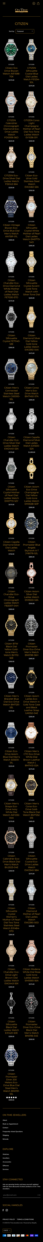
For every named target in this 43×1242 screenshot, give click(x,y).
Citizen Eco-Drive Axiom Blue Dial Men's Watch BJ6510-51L (11, 757)
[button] (11, 1097)
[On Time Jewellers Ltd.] (21, 10)
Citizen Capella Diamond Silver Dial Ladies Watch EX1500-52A (31, 443)
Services (6, 1169)
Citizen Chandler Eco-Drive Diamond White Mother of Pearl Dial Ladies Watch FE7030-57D (11, 289)
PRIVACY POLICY (9, 1219)
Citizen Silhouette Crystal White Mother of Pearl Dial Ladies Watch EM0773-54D (31, 233)
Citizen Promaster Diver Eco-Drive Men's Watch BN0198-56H (31, 649)
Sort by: (11, 31)
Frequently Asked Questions (13, 1131)
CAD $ (6, 1230)
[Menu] (4, 3)
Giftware (6, 1166)
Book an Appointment (10, 1124)
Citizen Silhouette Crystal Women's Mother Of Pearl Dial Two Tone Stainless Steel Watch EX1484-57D (11, 919)
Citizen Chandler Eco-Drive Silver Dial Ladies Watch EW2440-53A (11, 443)
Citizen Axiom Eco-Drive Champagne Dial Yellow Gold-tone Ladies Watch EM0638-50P (31, 495)
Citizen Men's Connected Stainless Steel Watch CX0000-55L (11, 393)
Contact (5, 1128)
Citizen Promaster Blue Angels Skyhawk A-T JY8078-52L (31, 548)
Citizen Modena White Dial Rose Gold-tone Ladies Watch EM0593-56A (31, 975)
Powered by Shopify (30, 1223)
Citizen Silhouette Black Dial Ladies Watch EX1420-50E (11, 1027)
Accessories (7, 1162)
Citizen (11, 64)
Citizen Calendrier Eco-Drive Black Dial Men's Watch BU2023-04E (11, 862)
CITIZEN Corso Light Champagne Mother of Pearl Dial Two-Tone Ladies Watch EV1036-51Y (31, 129)
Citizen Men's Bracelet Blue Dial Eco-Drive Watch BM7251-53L (11, 702)
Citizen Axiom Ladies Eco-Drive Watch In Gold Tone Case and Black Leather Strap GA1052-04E (31, 704)
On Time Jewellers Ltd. (15, 1223)
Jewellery (6, 1158)
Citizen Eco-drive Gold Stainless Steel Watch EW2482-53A (31, 181)
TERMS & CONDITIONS (25, 1219)
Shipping (6, 1135)
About (5, 1120)
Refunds (5, 1139)
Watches (6, 1154)
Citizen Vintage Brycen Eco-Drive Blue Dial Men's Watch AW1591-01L (11, 231)
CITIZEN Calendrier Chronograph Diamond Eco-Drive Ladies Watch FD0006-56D (11, 129)
